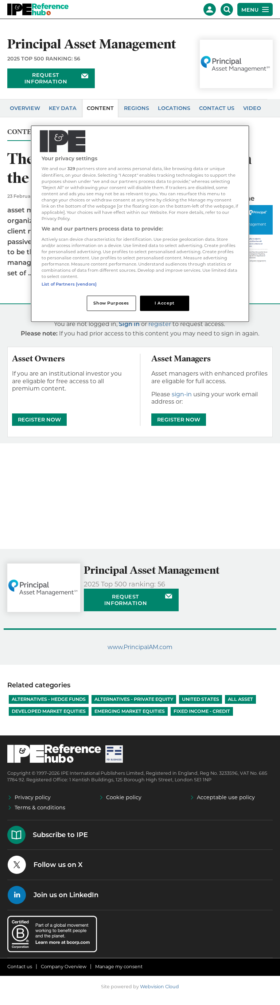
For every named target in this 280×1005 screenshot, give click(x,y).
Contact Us (216, 108)
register (159, 324)
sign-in (182, 394)
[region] (140, 223)
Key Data (63, 108)
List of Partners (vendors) (69, 284)
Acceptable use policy (226, 797)
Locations (174, 108)
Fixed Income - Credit (202, 711)
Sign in (129, 324)
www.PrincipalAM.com (140, 647)
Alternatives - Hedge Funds (49, 699)
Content (100, 108)
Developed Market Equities (49, 711)
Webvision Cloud (159, 986)
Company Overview (63, 966)
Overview (25, 108)
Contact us (19, 966)
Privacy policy (33, 797)
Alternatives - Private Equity (133, 699)
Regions (136, 108)
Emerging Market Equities (129, 711)
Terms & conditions (40, 807)
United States (200, 699)
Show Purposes (111, 303)
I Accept (165, 303)
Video (252, 108)
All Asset (240, 699)
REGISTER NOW (39, 419)
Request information (45, 78)
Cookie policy (123, 797)
